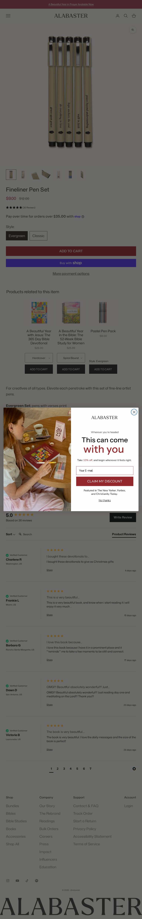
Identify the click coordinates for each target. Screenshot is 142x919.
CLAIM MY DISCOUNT (104, 481)
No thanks (105, 500)
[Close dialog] (134, 412)
